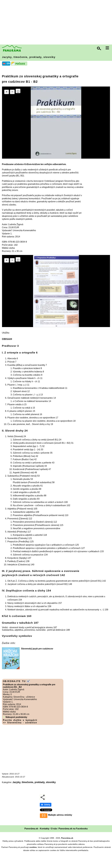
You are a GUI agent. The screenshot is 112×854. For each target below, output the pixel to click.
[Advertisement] (56, 22)
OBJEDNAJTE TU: (14, 681)
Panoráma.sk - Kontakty (36, 828)
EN (8, 63)
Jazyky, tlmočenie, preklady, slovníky (28, 57)
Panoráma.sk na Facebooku (73, 828)
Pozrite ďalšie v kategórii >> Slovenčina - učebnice (20, 721)
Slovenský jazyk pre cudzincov (37, 648)
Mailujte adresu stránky (60, 815)
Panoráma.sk (67, 838)
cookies (33, 847)
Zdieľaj (47, 805)
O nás (54, 828)
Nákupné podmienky (16, 717)
